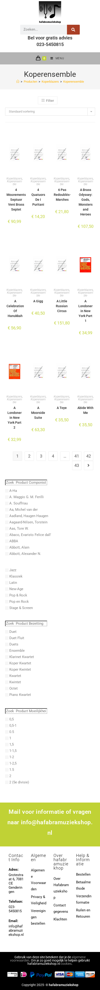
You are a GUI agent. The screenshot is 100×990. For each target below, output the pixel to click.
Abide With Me (85, 410)
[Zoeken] (73, 30)
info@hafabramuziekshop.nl (16, 930)
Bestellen (83, 874)
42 (88, 456)
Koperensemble (73, 81)
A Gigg (38, 301)
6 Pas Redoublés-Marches (62, 194)
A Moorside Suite (38, 412)
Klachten (60, 919)
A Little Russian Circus (62, 306)
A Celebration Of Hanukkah (15, 308)
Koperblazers (14, 178)
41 (76, 456)
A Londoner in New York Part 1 (85, 311)
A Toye (62, 408)
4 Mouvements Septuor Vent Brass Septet (16, 199)
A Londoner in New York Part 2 (14, 417)
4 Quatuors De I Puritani (38, 197)
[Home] (17, 81)
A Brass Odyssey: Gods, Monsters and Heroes (86, 202)
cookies (66, 963)
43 (76, 465)
